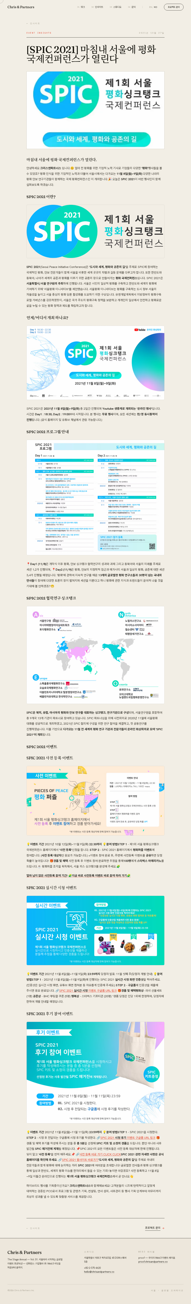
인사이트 (97, 7)
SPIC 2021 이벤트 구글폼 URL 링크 (88, 991)
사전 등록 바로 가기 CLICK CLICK (100, 1154)
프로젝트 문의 (174, 7)
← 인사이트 (33, 23)
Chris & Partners (20, 7)
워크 (81, 7)
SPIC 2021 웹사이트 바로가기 (80, 1160)
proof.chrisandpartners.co (153, 1261)
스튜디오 (115, 7)
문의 (132, 7)
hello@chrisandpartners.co (99, 1271)
